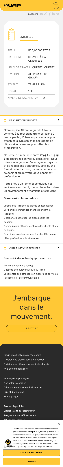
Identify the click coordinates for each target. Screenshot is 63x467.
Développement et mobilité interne (23, 387)
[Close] (59, 424)
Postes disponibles (14, 406)
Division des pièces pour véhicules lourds (26, 364)
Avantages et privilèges (16, 378)
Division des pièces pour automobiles (24, 359)
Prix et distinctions (14, 392)
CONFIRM (31, 461)
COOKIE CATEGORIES (31, 452)
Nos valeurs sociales (15, 383)
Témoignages (11, 396)
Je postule (31, 328)
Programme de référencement (20, 415)
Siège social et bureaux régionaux (22, 355)
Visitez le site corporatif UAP (19, 410)
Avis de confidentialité (16, 368)
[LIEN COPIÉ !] (45, 14)
